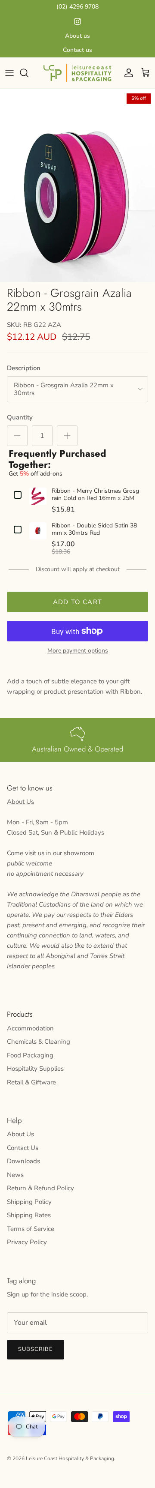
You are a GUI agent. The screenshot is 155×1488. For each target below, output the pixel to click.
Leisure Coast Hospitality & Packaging (70, 1458)
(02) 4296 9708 (77, 7)
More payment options (77, 651)
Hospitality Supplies (35, 1068)
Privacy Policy (27, 1242)
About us (77, 36)
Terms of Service (30, 1229)
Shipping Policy (29, 1202)
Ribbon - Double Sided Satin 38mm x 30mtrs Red (94, 529)
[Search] (28, 72)
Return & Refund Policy (40, 1188)
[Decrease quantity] (17, 435)
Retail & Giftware (31, 1082)
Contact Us (22, 1148)
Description (23, 368)
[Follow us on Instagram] (77, 21)
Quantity (20, 417)
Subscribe (35, 1349)
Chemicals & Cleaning (38, 1041)
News (15, 1175)
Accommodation (30, 1028)
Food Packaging (30, 1055)
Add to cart (77, 602)
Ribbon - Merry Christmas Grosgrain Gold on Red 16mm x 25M (95, 495)
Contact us (77, 50)
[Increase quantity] (67, 435)
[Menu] (9, 72)
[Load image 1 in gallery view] (77, 185)
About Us (20, 801)
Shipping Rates (29, 1215)
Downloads (23, 1161)
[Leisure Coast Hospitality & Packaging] (77, 73)
